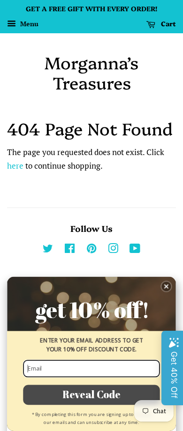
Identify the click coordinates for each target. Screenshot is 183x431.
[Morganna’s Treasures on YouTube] (135, 249)
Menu (28, 23)
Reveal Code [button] (91, 394)
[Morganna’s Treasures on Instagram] (113, 249)
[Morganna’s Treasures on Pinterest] (91, 249)
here (15, 165)
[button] (166, 286)
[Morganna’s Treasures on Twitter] (48, 249)
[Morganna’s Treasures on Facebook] (69, 249)
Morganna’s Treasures (91, 72)
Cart (167, 23)
